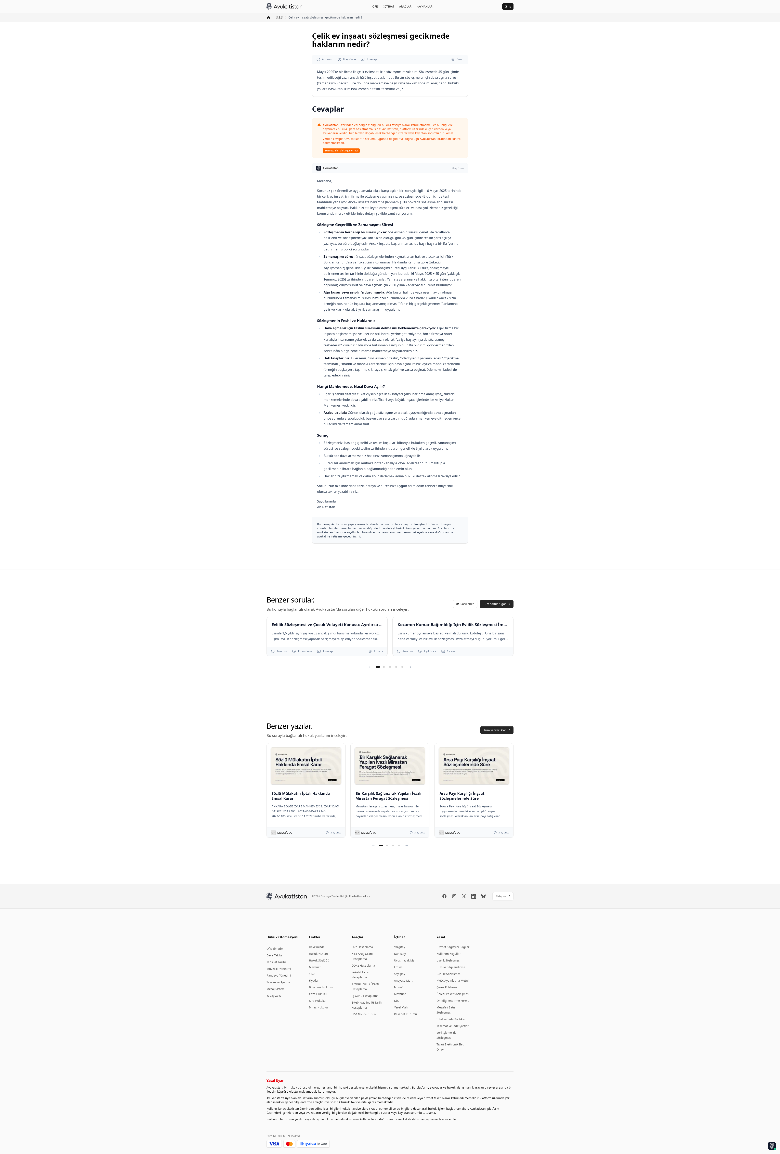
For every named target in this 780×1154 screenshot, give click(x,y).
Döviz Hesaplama (363, 965)
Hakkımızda (317, 947)
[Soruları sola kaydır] (370, 667)
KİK (396, 1001)
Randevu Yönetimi (278, 975)
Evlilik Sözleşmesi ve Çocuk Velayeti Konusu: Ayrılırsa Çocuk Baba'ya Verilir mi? (327, 624)
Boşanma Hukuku (321, 987)
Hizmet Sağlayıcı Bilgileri (453, 947)
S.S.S (279, 17)
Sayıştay (399, 974)
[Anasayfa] (268, 17)
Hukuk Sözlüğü (319, 960)
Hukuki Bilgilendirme (451, 967)
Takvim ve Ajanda (278, 982)
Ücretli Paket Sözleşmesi (453, 994)
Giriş (508, 6)
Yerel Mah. (401, 1007)
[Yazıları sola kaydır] (373, 845)
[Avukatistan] (284, 6)
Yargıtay (399, 947)
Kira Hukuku (317, 1001)
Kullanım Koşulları (449, 954)
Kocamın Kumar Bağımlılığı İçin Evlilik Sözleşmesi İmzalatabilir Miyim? (453, 624)
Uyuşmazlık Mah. (405, 960)
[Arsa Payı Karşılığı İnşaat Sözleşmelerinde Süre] (474, 765)
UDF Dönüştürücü (364, 1014)
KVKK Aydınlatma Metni (453, 980)
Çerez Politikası (447, 987)
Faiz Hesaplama (362, 947)
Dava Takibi (274, 955)
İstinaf (398, 987)
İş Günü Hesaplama (365, 996)
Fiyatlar (314, 980)
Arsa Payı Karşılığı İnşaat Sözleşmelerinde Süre (462, 796)
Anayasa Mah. (403, 980)
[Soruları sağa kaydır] (410, 667)
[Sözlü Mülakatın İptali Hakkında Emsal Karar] (306, 765)
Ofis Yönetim (275, 949)
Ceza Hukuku (318, 994)
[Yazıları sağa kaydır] (407, 845)
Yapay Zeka (274, 995)
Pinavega (326, 896)
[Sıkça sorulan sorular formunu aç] (772, 1146)
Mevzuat (315, 967)
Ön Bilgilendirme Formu (453, 1001)
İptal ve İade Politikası (451, 1019)
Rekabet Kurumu (405, 1014)
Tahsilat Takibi (276, 962)
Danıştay (400, 954)
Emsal (398, 967)
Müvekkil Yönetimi (278, 969)
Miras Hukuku (318, 1007)
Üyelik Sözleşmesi (448, 960)
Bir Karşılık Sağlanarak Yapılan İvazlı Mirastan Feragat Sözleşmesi (388, 796)
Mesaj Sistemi (275, 989)
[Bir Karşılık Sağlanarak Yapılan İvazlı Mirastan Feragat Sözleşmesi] (390, 765)
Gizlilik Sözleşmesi (449, 974)
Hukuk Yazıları (318, 954)
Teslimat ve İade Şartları (453, 1026)
